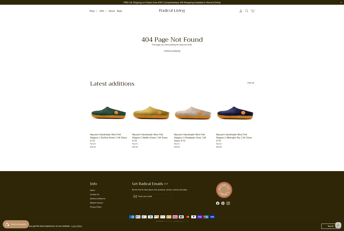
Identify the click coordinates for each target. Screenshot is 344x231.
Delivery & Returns (97, 198)
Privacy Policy (95, 207)
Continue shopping (172, 51)
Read (119, 11)
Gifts (102, 11)
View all (250, 83)
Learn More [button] (76, 226)
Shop (92, 11)
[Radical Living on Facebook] (217, 203)
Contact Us (94, 194)
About (112, 11)
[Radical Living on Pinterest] (223, 203)
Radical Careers (96, 203)
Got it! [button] (331, 226)
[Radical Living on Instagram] (228, 203)
